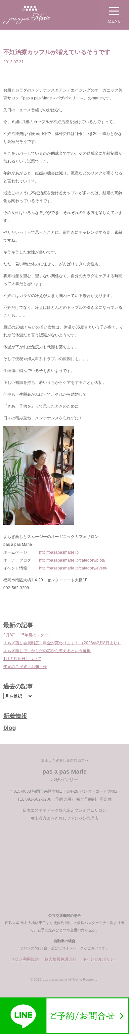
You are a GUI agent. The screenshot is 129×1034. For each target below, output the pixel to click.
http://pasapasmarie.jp (59, 552)
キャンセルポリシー (100, 959)
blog (9, 728)
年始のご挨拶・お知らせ (25, 666)
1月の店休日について (22, 658)
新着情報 (15, 716)
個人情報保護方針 (60, 959)
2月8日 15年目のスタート (27, 635)
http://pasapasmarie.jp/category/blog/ (72, 560)
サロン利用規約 (25, 959)
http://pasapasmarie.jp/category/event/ (73, 568)
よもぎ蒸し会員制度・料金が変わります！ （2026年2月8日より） (62, 643)
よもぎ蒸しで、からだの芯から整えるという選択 (47, 651)
